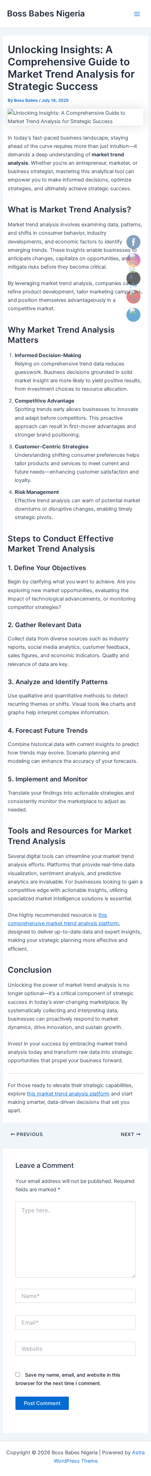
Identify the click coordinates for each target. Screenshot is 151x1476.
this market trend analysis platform (68, 1094)
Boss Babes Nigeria (46, 13)
